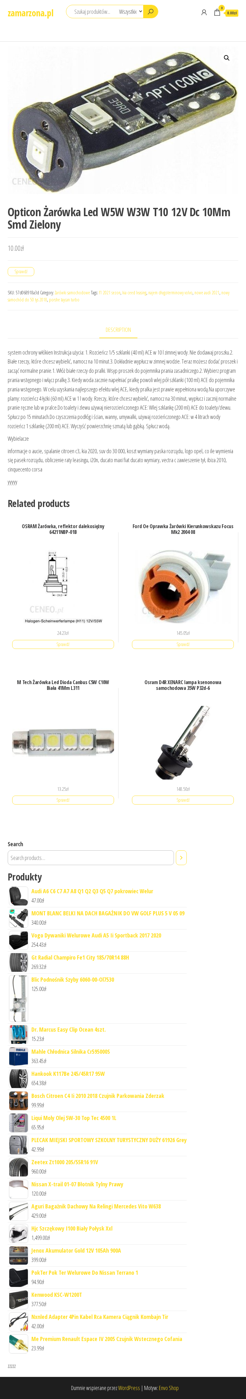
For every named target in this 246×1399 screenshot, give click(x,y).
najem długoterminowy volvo (170, 293)
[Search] (181, 857)
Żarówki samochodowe (72, 293)
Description (118, 329)
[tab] (123, 330)
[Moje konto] (204, 12)
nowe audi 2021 (206, 293)
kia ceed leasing (134, 293)
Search (15, 844)
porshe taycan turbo (64, 300)
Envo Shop (169, 1388)
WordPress (129, 1388)
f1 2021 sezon (109, 293)
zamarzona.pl (30, 13)
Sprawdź (21, 271)
